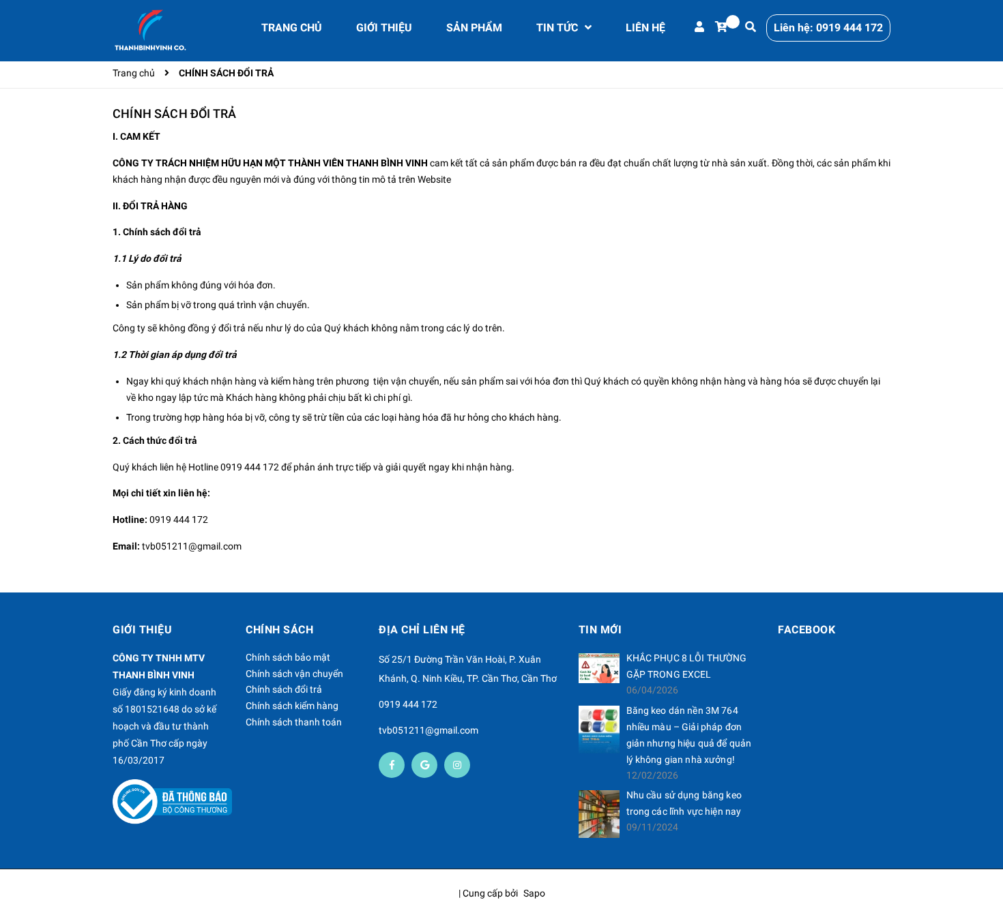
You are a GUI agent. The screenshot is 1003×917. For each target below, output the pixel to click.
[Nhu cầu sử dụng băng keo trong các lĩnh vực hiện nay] (599, 814)
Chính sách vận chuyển (294, 673)
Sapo (534, 893)
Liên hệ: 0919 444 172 (828, 27)
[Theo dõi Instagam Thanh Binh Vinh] (457, 765)
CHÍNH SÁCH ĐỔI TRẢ (174, 113)
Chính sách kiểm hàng (292, 705)
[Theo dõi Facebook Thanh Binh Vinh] (392, 765)
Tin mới (600, 629)
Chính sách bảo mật (288, 657)
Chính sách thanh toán (294, 722)
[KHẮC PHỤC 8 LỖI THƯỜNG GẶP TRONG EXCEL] (599, 668)
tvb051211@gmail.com (192, 546)
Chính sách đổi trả (284, 689)
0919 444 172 (249, 467)
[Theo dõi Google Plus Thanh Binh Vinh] (424, 765)
